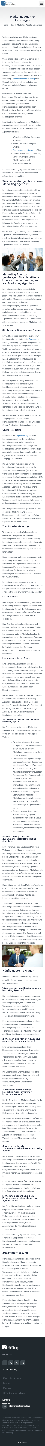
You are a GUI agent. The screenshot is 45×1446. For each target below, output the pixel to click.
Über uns (7, 1388)
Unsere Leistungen (12, 1378)
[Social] (4, 1362)
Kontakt (7, 1383)
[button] (41, 3)
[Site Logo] (9, 3)
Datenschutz (7, 1354)
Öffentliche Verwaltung (14, 1393)
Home (5, 25)
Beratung (32, 339)
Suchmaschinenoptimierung (23, 79)
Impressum (22, 1442)
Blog (12, 25)
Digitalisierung (22, 436)
